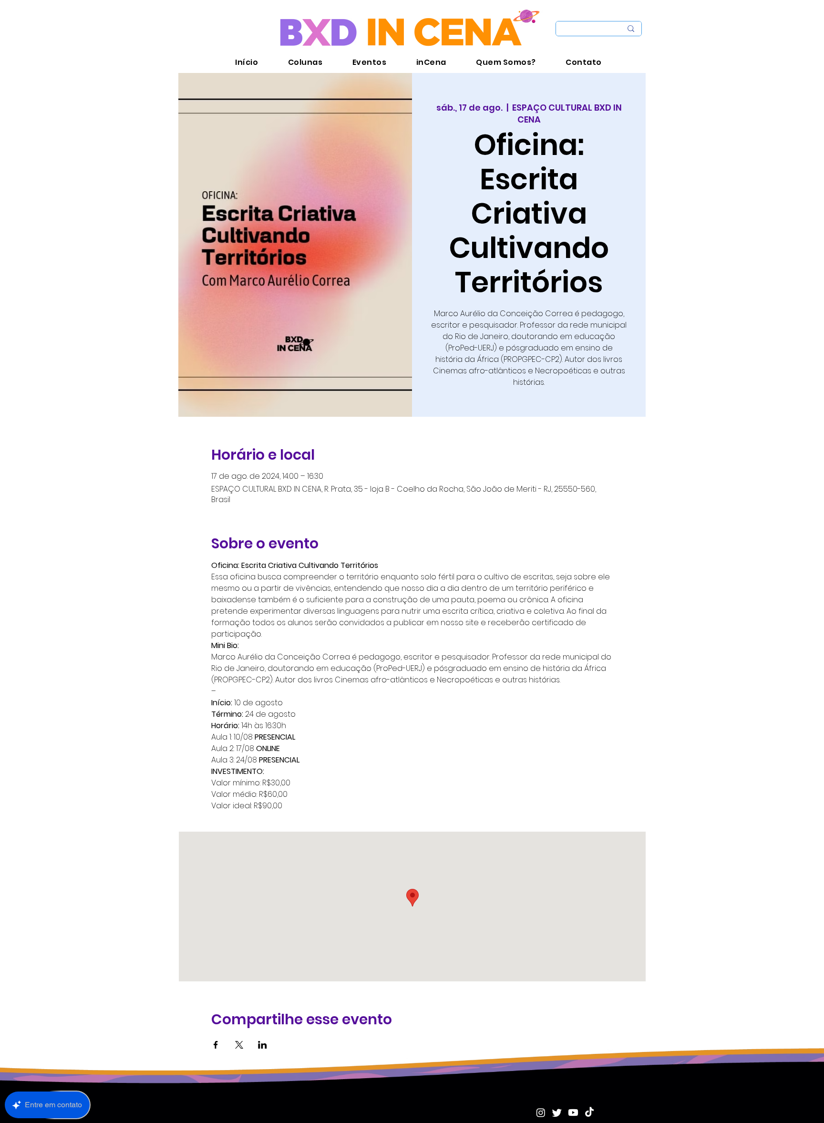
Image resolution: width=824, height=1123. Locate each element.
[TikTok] (589, 1112)
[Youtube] (573, 1112)
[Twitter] (557, 1112)
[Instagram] (540, 1112)
